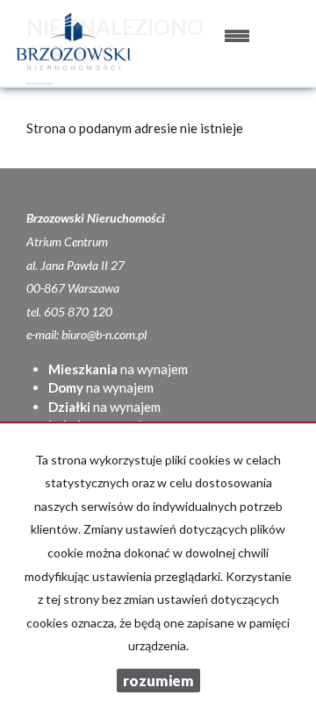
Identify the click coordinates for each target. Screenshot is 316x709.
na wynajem (118, 369)
